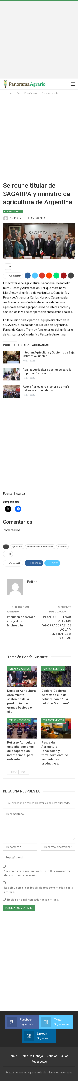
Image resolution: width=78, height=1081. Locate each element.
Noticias (51, 1056)
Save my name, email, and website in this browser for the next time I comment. (37, 873)
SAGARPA (62, 546)
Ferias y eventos (12, 211)
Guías (64, 1056)
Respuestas (39, 1061)
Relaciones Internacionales (40, 546)
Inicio (13, 1056)
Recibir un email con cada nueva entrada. (33, 899)
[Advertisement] (39, 40)
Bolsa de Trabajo (32, 1056)
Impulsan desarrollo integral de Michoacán (21, 621)
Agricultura (17, 546)
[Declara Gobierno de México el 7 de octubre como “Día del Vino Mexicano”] (56, 676)
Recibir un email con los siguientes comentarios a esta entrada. (38, 890)
